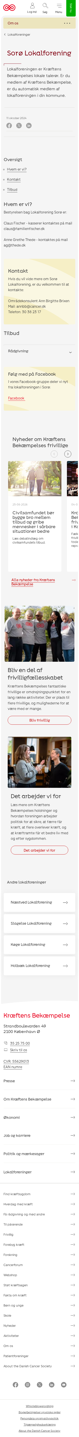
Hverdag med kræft (18, 1204)
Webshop (10, 1275)
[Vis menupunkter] (39, 23)
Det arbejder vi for (39, 850)
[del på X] (19, 126)
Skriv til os (18, 1050)
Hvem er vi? (17, 169)
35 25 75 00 (20, 1043)
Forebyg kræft (14, 1244)
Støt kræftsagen (16, 1285)
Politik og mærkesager (24, 1153)
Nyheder (10, 1325)
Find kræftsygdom (17, 1194)
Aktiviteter (11, 1336)
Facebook (16, 398)
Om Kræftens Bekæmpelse (27, 1099)
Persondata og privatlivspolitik (39, 1418)
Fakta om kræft (15, 1295)
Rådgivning (18, 351)
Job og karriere (17, 1135)
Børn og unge (13, 1305)
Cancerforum (13, 1265)
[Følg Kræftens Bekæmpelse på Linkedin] (51, 1385)
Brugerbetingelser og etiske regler (40, 1412)
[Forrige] (54, 454)
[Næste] (67, 454)
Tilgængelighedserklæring (40, 1424)
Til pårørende (13, 1224)
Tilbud (12, 189)
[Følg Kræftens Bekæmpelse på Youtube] (63, 1385)
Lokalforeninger (19, 34)
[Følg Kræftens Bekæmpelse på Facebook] (15, 1385)
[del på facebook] (9, 126)
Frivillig (8, 1234)
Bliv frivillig (39, 720)
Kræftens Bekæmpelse (37, 1015)
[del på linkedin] (29, 126)
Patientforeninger (16, 1356)
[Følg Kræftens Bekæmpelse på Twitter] (39, 1385)
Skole (7, 1315)
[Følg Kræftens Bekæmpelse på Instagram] (27, 1385)
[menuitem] (31, 8)
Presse (9, 1081)
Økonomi (12, 1117)
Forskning (10, 1255)
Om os (8, 1346)
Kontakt (14, 179)
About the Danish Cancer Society (28, 1366)
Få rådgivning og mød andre (24, 1214)
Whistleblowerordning (39, 1406)
